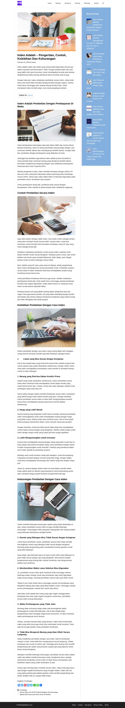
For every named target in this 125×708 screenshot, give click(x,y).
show (30, 95)
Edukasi (58, 3)
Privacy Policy (98, 705)
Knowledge (23, 690)
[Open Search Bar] (103, 3)
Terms (107, 705)
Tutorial (96, 3)
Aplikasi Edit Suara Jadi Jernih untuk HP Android (35, 694)
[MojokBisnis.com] (19, 3)
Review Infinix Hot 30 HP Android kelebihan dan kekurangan (39, 692)
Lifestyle (77, 3)
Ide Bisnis (68, 3)
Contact (80, 705)
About (74, 705)
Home (50, 3)
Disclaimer (88, 705)
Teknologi (87, 3)
